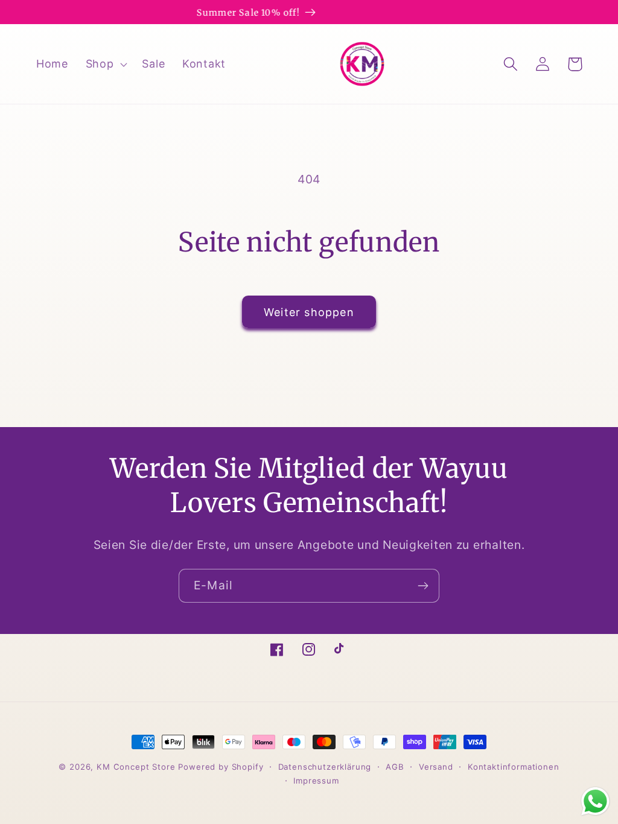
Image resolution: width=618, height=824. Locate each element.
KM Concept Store (136, 767)
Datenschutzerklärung (325, 767)
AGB (395, 767)
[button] (105, 63)
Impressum (316, 780)
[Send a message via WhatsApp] (595, 801)
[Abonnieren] (423, 586)
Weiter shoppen (309, 312)
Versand (436, 767)
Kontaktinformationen (513, 767)
